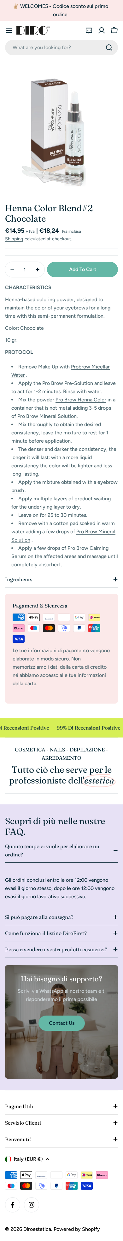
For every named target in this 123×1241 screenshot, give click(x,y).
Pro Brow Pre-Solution (67, 383)
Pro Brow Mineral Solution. (47, 416)
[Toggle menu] (9, 30)
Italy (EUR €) (28, 1159)
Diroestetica (37, 1229)
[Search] (109, 47)
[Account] (101, 30)
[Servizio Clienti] (89, 30)
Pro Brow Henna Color (81, 400)
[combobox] (61, 47)
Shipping (14, 239)
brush (17, 490)
